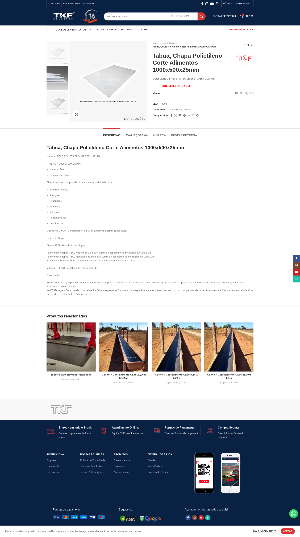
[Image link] (79, 517)
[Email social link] (180, 115)
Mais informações (265, 531)
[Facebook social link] (202, 3)
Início (156, 43)
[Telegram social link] (197, 115)
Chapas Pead (174, 109)
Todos (172, 43)
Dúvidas (152, 460)
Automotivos (67, 379)
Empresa (51, 460)
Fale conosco (54, 472)
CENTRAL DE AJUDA (160, 454)
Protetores (119, 466)
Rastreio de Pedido (158, 472)
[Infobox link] (70, 432)
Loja (163, 43)
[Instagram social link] (206, 3)
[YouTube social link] (212, 3)
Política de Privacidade (92, 460)
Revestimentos (122, 460)
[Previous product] (245, 45)
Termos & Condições (91, 472)
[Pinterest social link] (184, 115)
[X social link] (175, 115)
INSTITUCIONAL (56, 454)
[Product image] (71, 347)
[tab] (111, 133)
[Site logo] (63, 16)
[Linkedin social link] (189, 115)
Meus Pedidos (155, 466)
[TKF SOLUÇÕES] (61, 409)
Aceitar (287, 531)
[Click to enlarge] (76, 114)
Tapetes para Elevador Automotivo (71, 374)
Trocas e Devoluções (91, 466)
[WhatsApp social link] (217, 3)
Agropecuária (120, 382)
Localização (53, 466)
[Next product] (251, 45)
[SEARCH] (202, 16)
